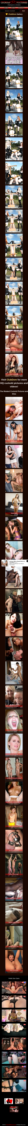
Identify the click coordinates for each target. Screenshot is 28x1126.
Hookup (21, 8)
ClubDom (12, 14)
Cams (13, 8)
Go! (23, 11)
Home (6, 8)
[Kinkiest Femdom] (19, 1101)
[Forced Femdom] (14, 1109)
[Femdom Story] (8, 1101)
